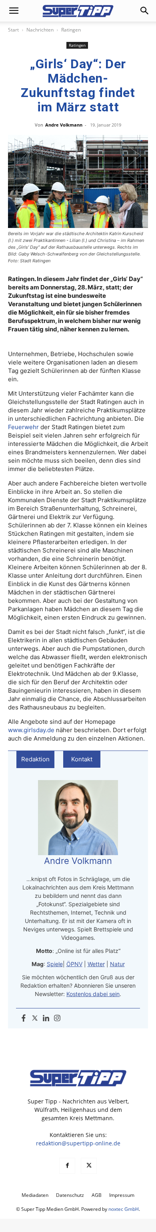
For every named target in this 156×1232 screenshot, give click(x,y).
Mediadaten (35, 1195)
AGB (97, 1195)
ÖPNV (74, 964)
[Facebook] (23, 1018)
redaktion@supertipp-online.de (78, 1143)
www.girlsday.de (31, 730)
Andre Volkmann (63, 125)
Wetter (96, 964)
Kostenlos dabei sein (93, 993)
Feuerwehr (23, 427)
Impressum (121, 1195)
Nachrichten (40, 29)
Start (13, 29)
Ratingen (71, 29)
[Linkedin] (46, 1018)
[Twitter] (34, 1018)
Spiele (55, 964)
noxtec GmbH (123, 1209)
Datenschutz (70, 1195)
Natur (117, 964)
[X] (89, 1166)
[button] (13, 11)
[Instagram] (57, 1018)
